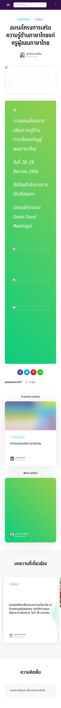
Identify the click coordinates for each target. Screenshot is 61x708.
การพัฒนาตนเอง (23, 19)
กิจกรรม (39, 19)
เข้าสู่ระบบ (22, 690)
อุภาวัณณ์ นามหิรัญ (33, 54)
